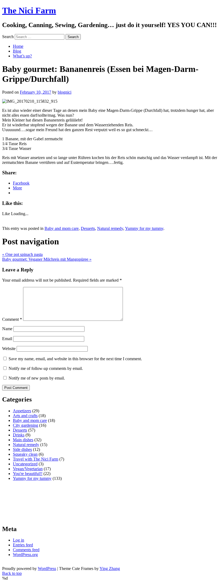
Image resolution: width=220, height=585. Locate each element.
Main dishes (23, 439)
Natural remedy (110, 228)
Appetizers (22, 411)
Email (7, 338)
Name (7, 328)
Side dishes (22, 449)
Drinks (18, 435)
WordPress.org (25, 554)
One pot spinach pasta (22, 254)
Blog (17, 51)
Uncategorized (25, 464)
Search (8, 36)
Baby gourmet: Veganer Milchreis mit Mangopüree (46, 259)
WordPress (47, 568)
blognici (64, 92)
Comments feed (26, 549)
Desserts (88, 228)
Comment (12, 319)
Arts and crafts (25, 415)
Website (9, 348)
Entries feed (23, 545)
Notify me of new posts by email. (37, 378)
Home (18, 46)
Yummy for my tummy (144, 228)
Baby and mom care (62, 228)
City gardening (25, 425)
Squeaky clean (25, 454)
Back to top (12, 573)
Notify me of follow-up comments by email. (46, 368)
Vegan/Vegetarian (28, 468)
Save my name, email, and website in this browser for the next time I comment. (75, 358)
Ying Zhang (110, 568)
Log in (18, 540)
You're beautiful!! (27, 473)
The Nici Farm (29, 10)
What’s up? (22, 56)
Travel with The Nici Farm (35, 459)
